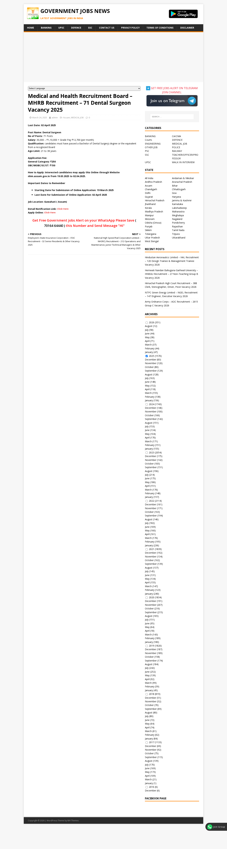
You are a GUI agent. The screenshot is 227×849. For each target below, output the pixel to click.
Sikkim (148, 230)
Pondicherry (178, 222)
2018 (151, 693)
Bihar (175, 185)
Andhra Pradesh (153, 181)
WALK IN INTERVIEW (183, 162)
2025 (151, 355)
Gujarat (149, 196)
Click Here (62, 208)
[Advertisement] (113, 57)
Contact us (106, 27)
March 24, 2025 (39, 117)
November (150, 363)
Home (30, 27)
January (149, 352)
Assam (66, 117)
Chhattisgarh (179, 189)
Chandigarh (151, 189)
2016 (151, 786)
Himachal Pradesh (154, 200)
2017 (151, 742)
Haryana (176, 196)
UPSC (61, 27)
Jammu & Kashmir (182, 200)
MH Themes (73, 820)
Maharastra (178, 211)
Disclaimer (187, 27)
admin (55, 117)
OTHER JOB (151, 147)
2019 (151, 645)
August (148, 326)
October (149, 367)
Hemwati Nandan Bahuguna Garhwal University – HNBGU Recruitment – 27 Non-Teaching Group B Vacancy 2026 (171, 274)
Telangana (150, 233)
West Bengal (152, 241)
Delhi (147, 192)
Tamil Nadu (178, 230)
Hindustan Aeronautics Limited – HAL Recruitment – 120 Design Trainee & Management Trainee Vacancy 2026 (172, 261)
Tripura (176, 233)
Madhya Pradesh (154, 211)
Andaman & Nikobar (183, 178)
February (149, 348)
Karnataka (177, 204)
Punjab (148, 226)
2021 (151, 549)
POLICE (176, 147)
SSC (90, 27)
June (147, 333)
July (147, 329)
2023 (151, 452)
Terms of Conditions (159, 27)
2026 (151, 322)
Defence (76, 27)
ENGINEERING (153, 143)
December (150, 359)
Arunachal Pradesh (182, 181)
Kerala (148, 207)
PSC (147, 151)
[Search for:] (172, 116)
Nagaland (177, 219)
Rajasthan (177, 226)
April (147, 341)
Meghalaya (178, 215)
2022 (151, 500)
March (148, 344)
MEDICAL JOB (77, 117)
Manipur (149, 215)
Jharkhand (150, 204)
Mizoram (150, 219)
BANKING (150, 136)
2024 (151, 404)
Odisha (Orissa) (153, 222)
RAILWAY (177, 151)
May (147, 337)
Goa (174, 192)
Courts (148, 139)
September (151, 370)
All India (149, 178)
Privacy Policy (130, 27)
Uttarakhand (178, 237)
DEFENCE (177, 139)
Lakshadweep (179, 207)
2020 (151, 597)
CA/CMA (176, 136)
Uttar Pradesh (152, 237)
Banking (46, 27)
